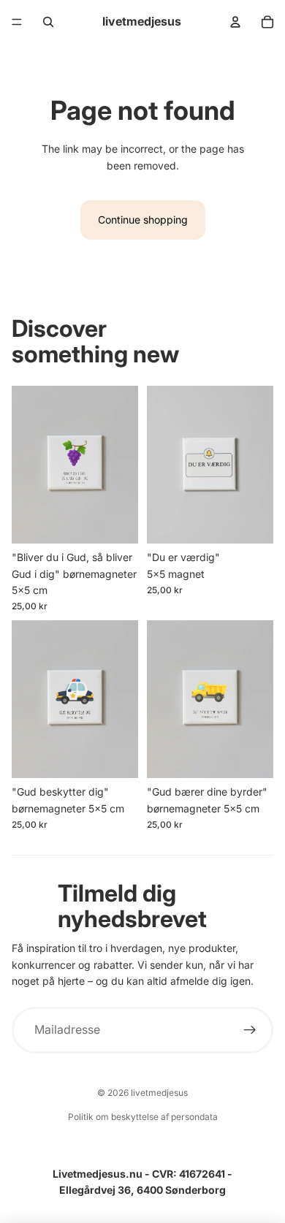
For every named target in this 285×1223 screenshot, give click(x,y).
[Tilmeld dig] (250, 1030)
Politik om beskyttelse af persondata (143, 1116)
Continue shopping (143, 219)
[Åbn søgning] (48, 22)
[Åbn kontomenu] (235, 22)
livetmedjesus (159, 1092)
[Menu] (17, 22)
